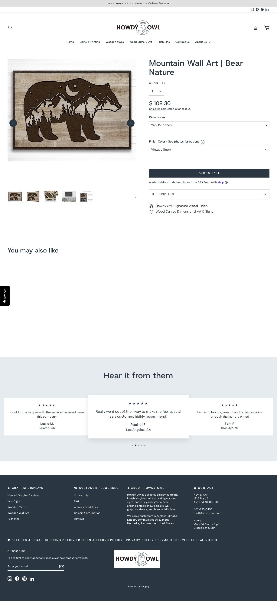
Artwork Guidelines (86, 507)
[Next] (131, 123)
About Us (201, 41)
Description (163, 194)
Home (70, 41)
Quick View (39, 321)
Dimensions (157, 118)
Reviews (79, 519)
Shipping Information (87, 513)
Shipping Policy (60, 540)
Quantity (157, 83)
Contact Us (182, 41)
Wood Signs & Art (140, 41)
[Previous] (13, 123)
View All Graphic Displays (23, 495)
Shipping (154, 109)
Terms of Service (173, 540)
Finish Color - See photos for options (174, 142)
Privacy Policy (140, 540)
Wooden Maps (115, 41)
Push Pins (164, 41)
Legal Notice (205, 540)
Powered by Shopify (138, 586)
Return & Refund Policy (100, 540)
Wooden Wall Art (18, 513)
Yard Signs (14, 501)
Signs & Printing (90, 41)
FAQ (76, 501)
